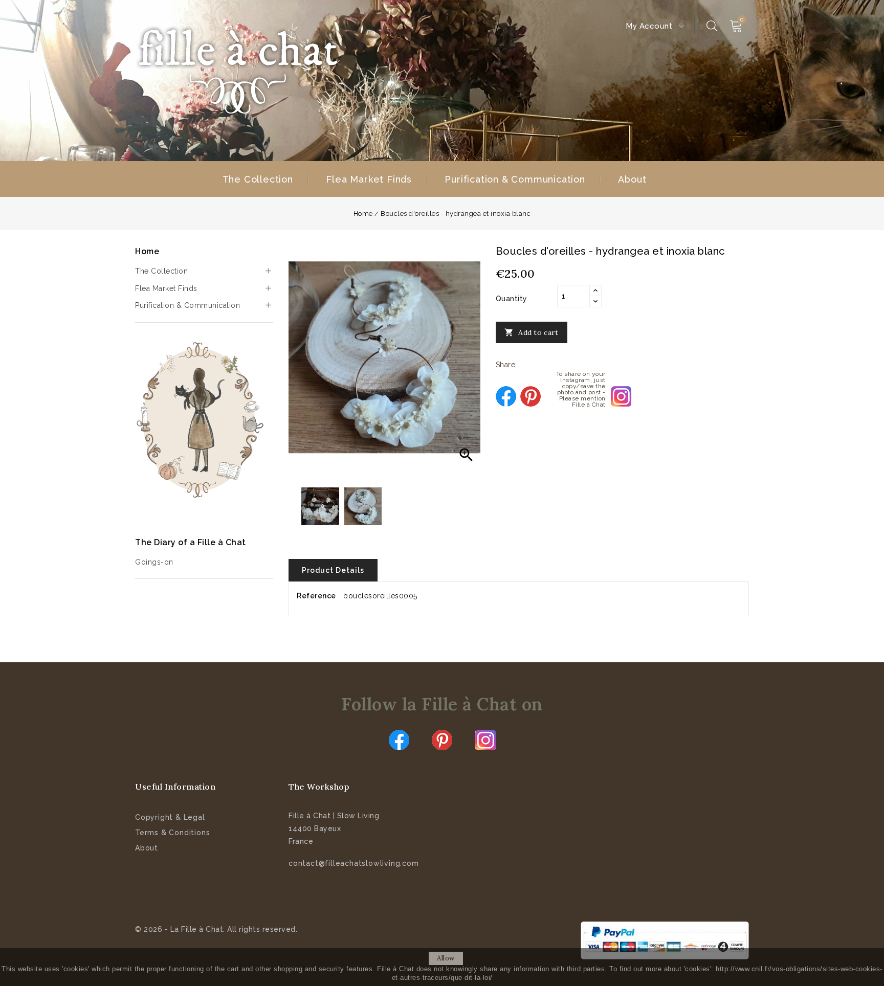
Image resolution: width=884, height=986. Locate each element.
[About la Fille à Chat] (201, 420)
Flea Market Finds (369, 179)
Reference (316, 596)
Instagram (485, 740)
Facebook (399, 740)
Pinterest (530, 396)
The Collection (258, 179)
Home (147, 251)
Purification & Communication (515, 179)
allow (446, 958)
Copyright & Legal (170, 817)
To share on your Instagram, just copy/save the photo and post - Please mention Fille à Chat (621, 396)
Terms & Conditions (172, 832)
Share (506, 396)
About (632, 179)
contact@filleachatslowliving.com (354, 863)
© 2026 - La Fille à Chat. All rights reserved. (216, 929)
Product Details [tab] (333, 570)
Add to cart (531, 333)
